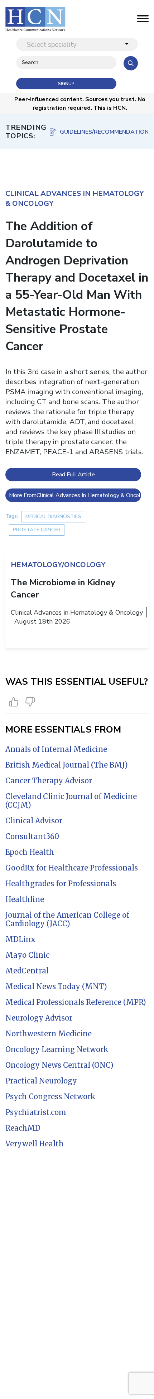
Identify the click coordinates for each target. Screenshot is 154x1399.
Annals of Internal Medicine (56, 749)
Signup (66, 83)
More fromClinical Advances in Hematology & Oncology (75, 495)
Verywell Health (34, 1143)
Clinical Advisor (33, 820)
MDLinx (20, 939)
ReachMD (22, 1127)
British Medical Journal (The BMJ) (66, 764)
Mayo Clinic (27, 955)
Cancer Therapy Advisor (48, 780)
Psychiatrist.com (35, 1112)
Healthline (24, 899)
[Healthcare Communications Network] (35, 19)
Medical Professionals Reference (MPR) (75, 1002)
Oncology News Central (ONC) (59, 1065)
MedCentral (27, 970)
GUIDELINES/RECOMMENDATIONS (104, 132)
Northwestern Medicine (48, 1033)
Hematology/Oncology (58, 565)
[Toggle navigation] (143, 20)
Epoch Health (29, 852)
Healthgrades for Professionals (60, 883)
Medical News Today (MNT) (56, 986)
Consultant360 (32, 836)
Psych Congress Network (50, 1096)
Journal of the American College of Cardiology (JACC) (67, 919)
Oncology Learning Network (57, 1049)
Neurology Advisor (38, 1017)
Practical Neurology (41, 1080)
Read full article (73, 474)
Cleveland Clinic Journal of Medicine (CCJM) (71, 800)
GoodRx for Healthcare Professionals (71, 867)
